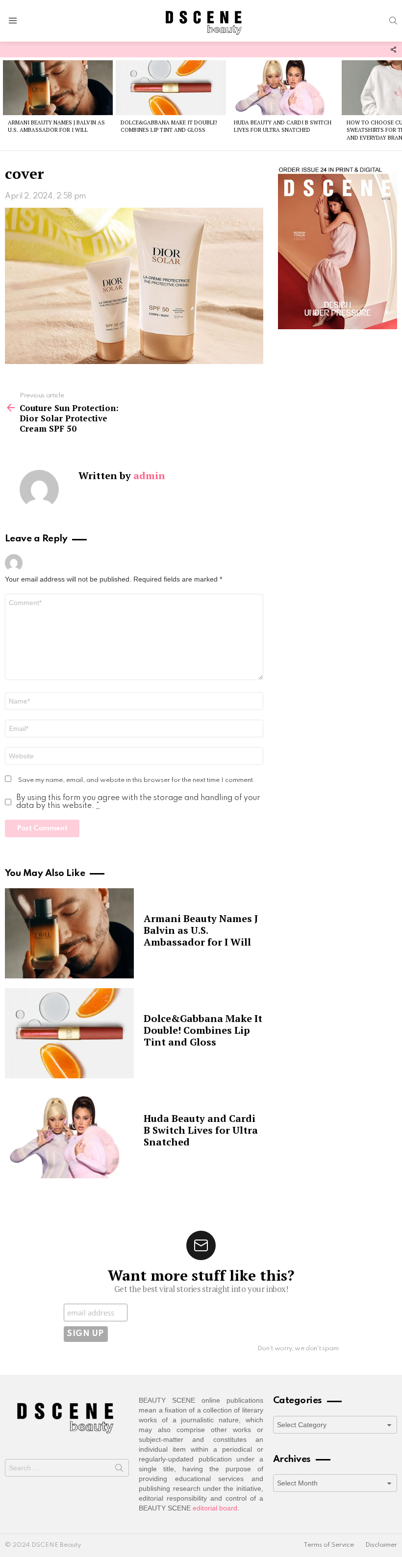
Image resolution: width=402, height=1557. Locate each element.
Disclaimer (381, 1545)
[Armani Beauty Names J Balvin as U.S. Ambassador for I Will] (58, 87)
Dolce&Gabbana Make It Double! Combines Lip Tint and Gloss (169, 126)
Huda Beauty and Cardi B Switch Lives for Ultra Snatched (282, 126)
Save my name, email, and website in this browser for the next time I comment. (136, 780)
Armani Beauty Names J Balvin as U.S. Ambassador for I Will (56, 126)
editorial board (215, 1508)
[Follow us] (393, 49)
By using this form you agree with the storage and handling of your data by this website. (138, 802)
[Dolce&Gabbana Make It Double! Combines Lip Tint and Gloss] (171, 87)
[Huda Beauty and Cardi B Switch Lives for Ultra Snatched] (284, 87)
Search (119, 1470)
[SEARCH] (393, 20)
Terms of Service (328, 1545)
